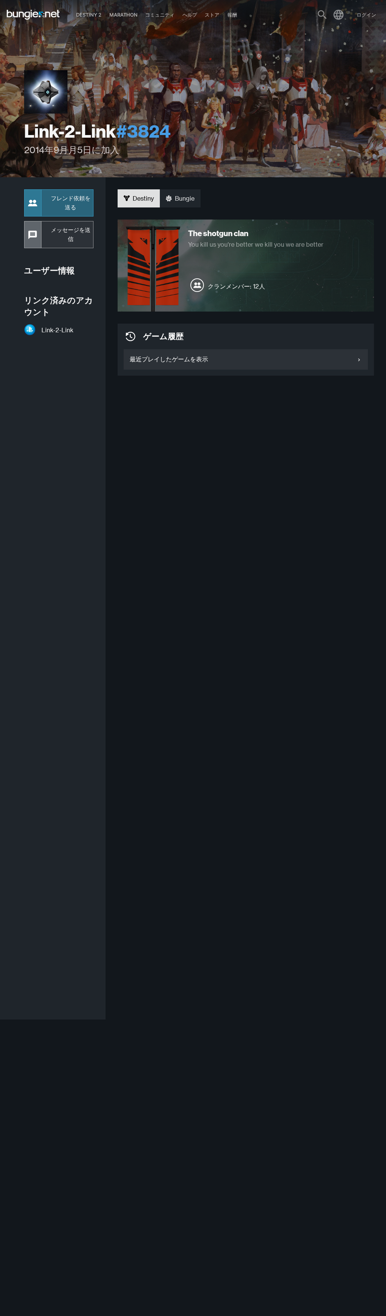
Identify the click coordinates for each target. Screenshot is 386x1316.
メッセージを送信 (70, 234)
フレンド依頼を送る (70, 202)
